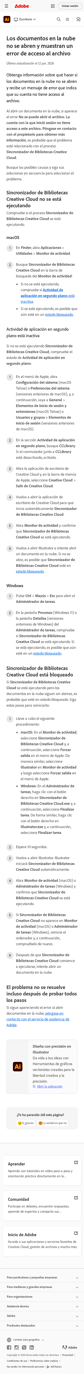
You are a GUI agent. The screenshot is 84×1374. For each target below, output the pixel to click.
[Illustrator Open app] (78, 19)
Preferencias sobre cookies (44, 1360)
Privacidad (67, 1355)
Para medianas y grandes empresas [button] (29, 1287)
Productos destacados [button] (21, 1325)
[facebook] (9, 1347)
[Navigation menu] (6, 6)
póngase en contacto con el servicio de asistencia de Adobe (37, 1019)
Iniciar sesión (70, 6)
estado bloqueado (59, 314)
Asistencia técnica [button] (18, 1306)
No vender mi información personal (25, 1366)
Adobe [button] (11, 1316)
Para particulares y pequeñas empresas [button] (32, 1277)
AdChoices (56, 1366)
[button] (52, 6)
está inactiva (48, 296)
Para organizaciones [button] (20, 1297)
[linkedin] (32, 1347)
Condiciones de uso (17, 1360)
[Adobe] (22, 6)
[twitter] (24, 1347)
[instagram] (16, 1347)
